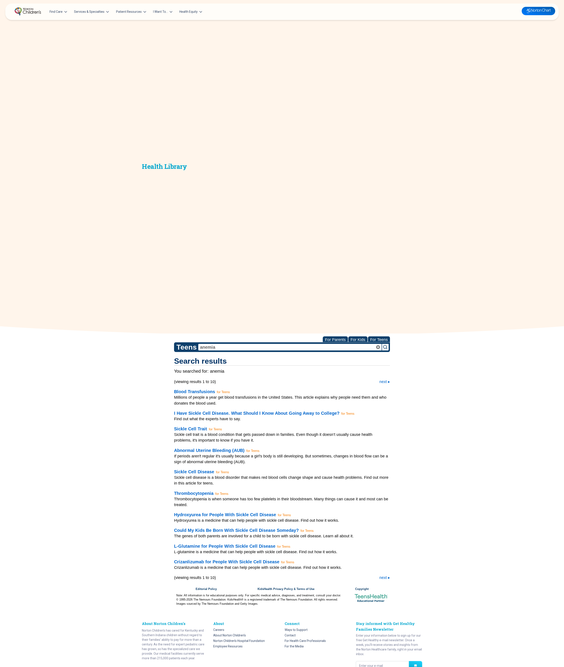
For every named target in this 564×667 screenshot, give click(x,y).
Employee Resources (228, 646)
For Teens (379, 339)
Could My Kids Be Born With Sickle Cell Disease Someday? (236, 530)
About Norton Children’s (229, 635)
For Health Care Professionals (305, 641)
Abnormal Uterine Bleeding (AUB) (209, 450)
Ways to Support (296, 630)
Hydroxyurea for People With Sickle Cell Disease (225, 514)
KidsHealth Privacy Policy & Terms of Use (286, 589)
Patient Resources (129, 11)
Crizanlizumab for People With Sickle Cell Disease (226, 561)
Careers (218, 630)
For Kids (358, 339)
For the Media (294, 646)
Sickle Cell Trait (190, 428)
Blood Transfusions (194, 391)
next (383, 382)
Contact (290, 635)
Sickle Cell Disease (194, 471)
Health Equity (188, 11)
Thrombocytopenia (193, 493)
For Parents (335, 339)
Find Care (56, 11)
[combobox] (290, 347)
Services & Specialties (89, 11)
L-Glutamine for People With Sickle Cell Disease (224, 546)
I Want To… (160, 11)
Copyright (362, 589)
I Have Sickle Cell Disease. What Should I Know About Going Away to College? (257, 413)
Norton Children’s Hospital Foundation (239, 641)
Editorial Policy (206, 589)
